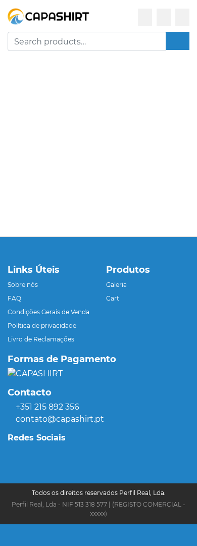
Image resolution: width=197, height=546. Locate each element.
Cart (112, 298)
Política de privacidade (42, 325)
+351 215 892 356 (47, 407)
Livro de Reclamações (41, 339)
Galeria (116, 284)
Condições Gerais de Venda (48, 312)
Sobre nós (23, 284)
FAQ (14, 298)
